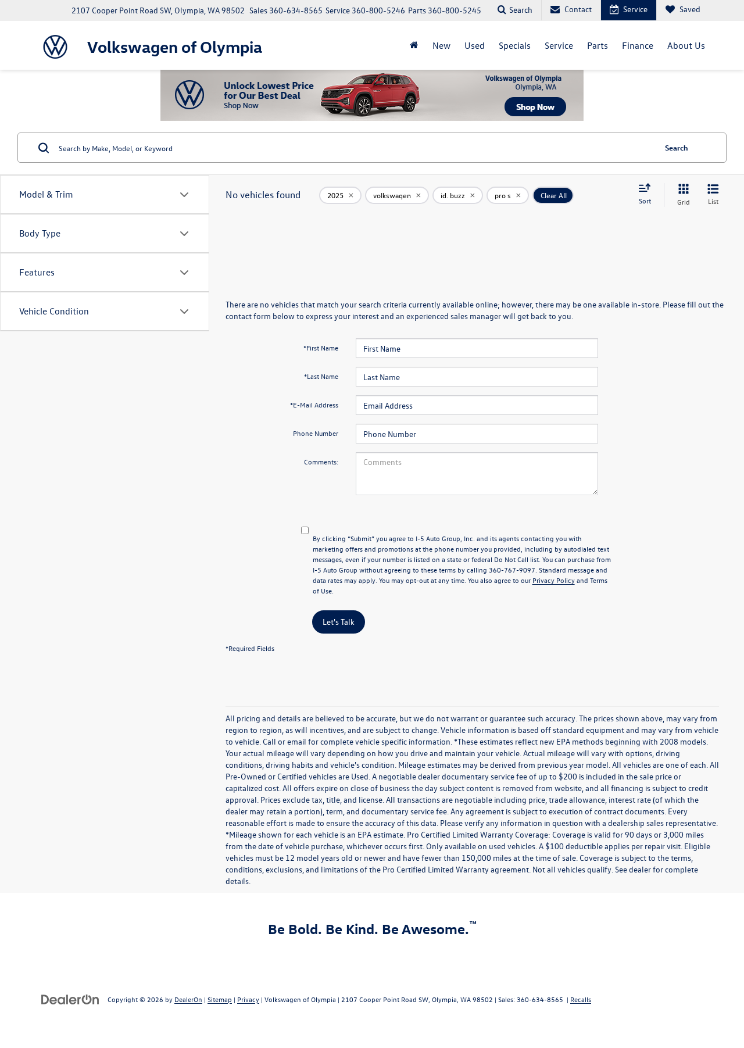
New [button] (441, 45)
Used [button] (474, 45)
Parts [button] (597, 45)
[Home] (414, 45)
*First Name (320, 347)
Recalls (580, 999)
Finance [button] (637, 45)
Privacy (248, 999)
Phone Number (315, 433)
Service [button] (559, 45)
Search (676, 147)
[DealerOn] (70, 998)
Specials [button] (515, 45)
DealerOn (188, 999)
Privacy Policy (553, 580)
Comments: (321, 461)
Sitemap (220, 999)
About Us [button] (686, 45)
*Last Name (321, 376)
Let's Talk (339, 621)
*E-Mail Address (314, 404)
